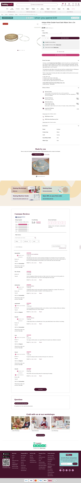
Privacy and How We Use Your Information (51, 459)
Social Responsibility (42, 462)
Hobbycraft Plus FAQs (15, 460)
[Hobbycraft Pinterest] (70, 470)
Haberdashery (11, 14)
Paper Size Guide (50, 470)
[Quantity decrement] (43, 38)
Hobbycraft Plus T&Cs (51, 457)
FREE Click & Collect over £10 (30, 11)
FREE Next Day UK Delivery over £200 (50, 11)
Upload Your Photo (38, 154)
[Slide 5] (24, 50)
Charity (40, 460)
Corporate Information (42, 457)
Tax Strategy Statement (42, 467)
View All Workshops (40, 435)
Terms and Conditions (51, 455)
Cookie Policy (50, 461)
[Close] (80, 0)
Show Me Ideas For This (61, 54)
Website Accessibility (15, 466)
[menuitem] (7, 9)
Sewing (6, 14)
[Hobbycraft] (7, 5)
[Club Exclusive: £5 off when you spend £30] (40, 18)
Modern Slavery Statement (42, 465)
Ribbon (16, 14)
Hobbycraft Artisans (33, 460)
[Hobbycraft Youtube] (63, 470)
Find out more (45, 113)
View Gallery (47, 154)
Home (2, 14)
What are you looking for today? (37, 4)
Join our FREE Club (70, 11)
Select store (58, 44)
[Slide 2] (19, 50)
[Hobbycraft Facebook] (60, 470)
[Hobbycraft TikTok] (73, 470)
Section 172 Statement (42, 468)
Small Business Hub (24, 468)
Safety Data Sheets (50, 475)
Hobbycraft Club (23, 460)
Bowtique (58, 129)
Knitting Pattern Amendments (50, 467)
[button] (17, 37)
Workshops (31, 457)
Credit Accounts (23, 467)
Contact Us (13, 462)
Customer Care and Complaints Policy (15, 464)
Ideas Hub (31, 455)
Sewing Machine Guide (33, 462)
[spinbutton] (45, 38)
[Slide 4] (22, 50)
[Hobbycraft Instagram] (67, 470)
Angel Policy (49, 463)
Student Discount (23, 465)
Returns (13, 457)
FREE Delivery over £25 (11, 11)
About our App (23, 457)
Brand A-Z (22, 462)
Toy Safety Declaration (51, 472)
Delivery (13, 455)
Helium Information (23, 470)
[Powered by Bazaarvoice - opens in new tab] (40, 176)
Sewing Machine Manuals (51, 464)
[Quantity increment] (48, 38)
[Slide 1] (17, 50)
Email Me (75, 463)
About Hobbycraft (23, 455)
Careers (40, 455)
